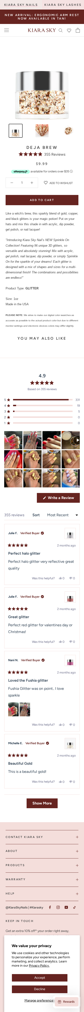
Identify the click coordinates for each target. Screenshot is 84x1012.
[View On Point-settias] (70, 597)
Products (15, 865)
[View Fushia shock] (70, 660)
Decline (39, 989)
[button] (42, 154)
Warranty (16, 879)
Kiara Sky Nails (21, 5)
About (12, 851)
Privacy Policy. (39, 966)
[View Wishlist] (69, 30)
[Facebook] (50, 907)
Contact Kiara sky (24, 837)
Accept (39, 978)
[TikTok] (74, 907)
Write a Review (63, 499)
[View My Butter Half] (70, 743)
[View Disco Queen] (70, 533)
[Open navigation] (6, 30)
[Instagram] (58, 907)
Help (10, 893)
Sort (36, 515)
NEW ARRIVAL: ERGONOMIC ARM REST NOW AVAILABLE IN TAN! (42, 16)
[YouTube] (66, 907)
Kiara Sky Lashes (63, 5)
